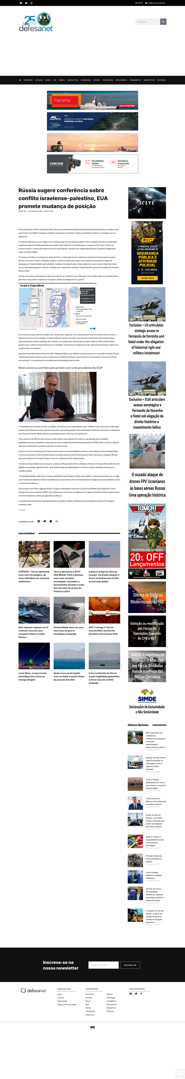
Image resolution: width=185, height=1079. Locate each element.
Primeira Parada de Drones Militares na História (154, 859)
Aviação (39, 80)
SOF (54, 80)
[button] (38, 521)
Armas (62, 80)
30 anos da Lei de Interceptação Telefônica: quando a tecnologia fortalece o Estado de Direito (155, 894)
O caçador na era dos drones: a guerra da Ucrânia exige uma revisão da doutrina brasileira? (155, 916)
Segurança (86, 80)
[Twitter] (26, 3)
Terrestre (28, 80)
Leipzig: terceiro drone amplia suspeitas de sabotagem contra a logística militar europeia (155, 763)
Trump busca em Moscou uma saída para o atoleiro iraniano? (156, 801)
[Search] (163, 22)
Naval (48, 80)
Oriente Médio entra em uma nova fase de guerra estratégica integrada (68, 630)
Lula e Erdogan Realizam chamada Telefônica (154, 875)
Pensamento (135, 80)
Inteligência (121, 80)
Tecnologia (108, 80)
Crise (51, 211)
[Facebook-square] (21, 3)
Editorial (161, 80)
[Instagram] (31, 3)
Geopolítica (72, 80)
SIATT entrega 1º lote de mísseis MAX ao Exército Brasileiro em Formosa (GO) (103, 630)
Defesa (97, 80)
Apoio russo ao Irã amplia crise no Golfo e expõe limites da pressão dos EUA (69, 676)
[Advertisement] (92, 51)
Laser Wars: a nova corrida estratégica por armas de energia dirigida (32, 676)
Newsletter (149, 80)
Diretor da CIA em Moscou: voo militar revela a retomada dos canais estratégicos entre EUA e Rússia (155, 821)
